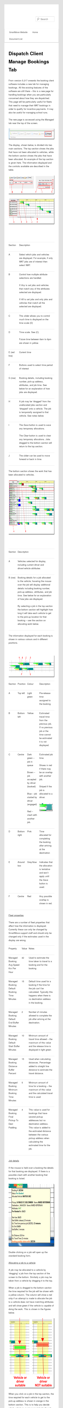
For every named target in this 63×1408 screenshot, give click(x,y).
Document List (15, 38)
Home (35, 32)
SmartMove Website (18, 32)
